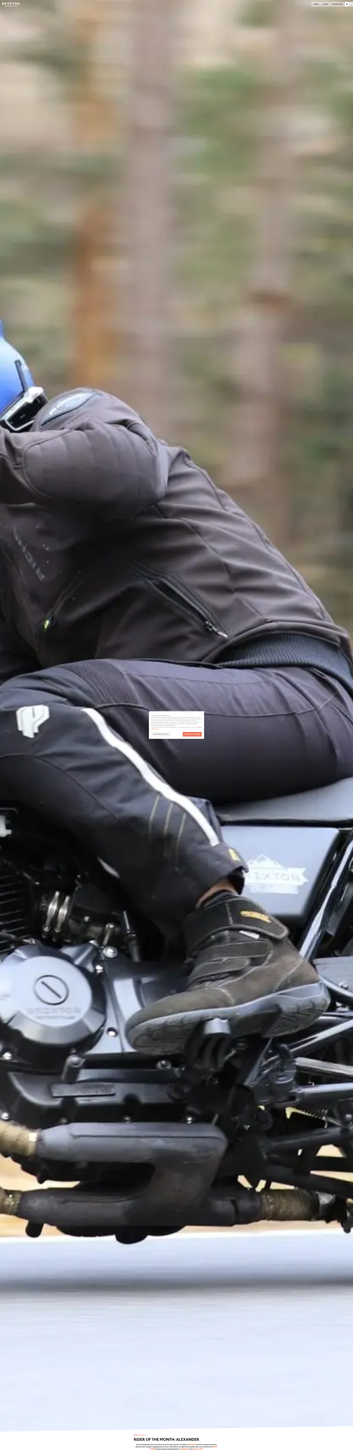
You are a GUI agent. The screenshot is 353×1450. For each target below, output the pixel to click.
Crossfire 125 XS (198, 1449)
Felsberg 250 (192, 1444)
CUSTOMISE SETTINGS (161, 734)
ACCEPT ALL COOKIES (192, 734)
